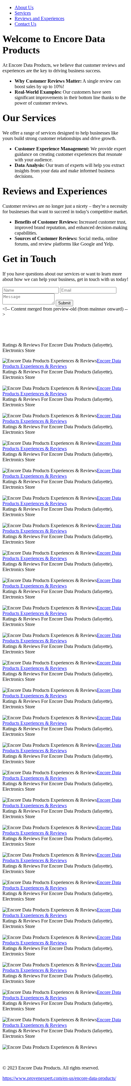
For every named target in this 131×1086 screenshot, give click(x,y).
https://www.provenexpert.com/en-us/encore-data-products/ (59, 1078)
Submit (64, 303)
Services (23, 13)
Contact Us (25, 24)
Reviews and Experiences (39, 18)
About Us (24, 7)
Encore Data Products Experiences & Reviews (61, 363)
